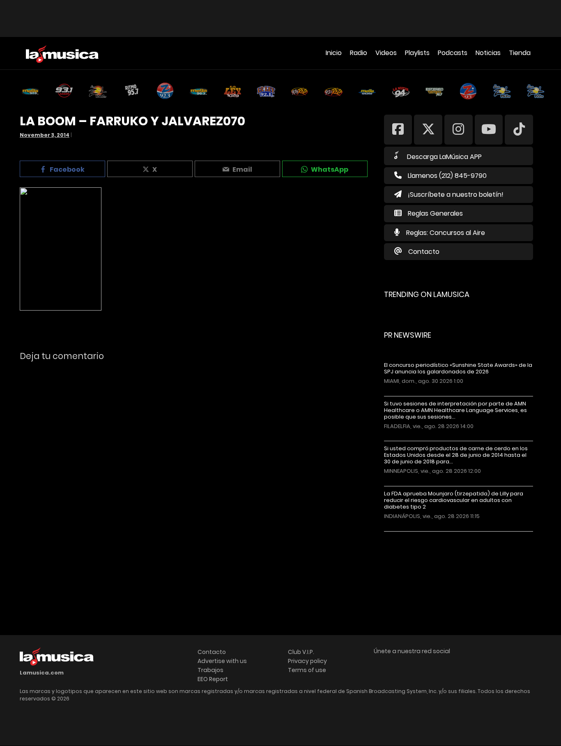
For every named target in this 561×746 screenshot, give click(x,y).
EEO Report (213, 679)
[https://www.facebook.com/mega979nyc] (398, 129)
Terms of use (307, 670)
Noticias (488, 53)
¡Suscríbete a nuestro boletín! (456, 194)
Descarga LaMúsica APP (444, 156)
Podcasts (452, 53)
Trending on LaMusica (426, 294)
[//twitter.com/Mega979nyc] (428, 129)
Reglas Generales (435, 213)
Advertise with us (222, 661)
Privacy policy (307, 661)
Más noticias (411, 535)
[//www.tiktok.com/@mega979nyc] (519, 129)
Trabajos (210, 670)
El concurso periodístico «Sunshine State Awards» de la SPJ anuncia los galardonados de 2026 (458, 368)
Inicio (334, 53)
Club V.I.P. (301, 652)
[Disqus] (195, 480)
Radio (358, 53)
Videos (386, 53)
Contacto (423, 251)
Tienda (520, 53)
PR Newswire (407, 335)
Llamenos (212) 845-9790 (447, 175)
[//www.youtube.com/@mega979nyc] (489, 129)
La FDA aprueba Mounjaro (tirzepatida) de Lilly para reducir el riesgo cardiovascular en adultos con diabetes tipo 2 (453, 500)
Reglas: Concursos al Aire (445, 232)
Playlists (417, 53)
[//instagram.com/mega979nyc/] (458, 129)
